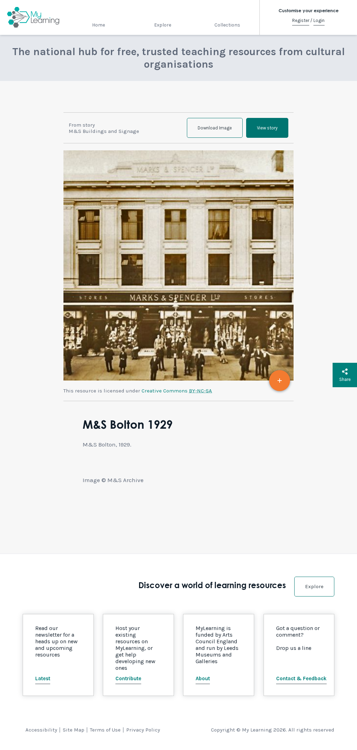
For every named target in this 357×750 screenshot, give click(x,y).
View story (267, 127)
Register (300, 20)
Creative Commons (177, 391)
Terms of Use (105, 730)
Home (98, 25)
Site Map (73, 730)
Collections (227, 25)
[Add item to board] (279, 380)
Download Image (215, 127)
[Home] (33, 17)
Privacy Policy (143, 730)
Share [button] (345, 379)
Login (319, 20)
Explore (162, 25)
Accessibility (41, 730)
